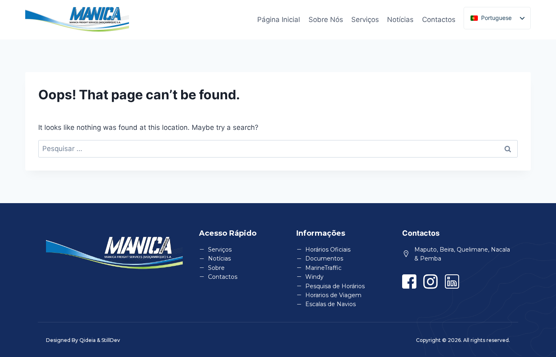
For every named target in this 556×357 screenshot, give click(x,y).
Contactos (438, 19)
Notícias (400, 19)
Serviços (365, 19)
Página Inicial (278, 19)
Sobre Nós (326, 19)
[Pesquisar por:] (278, 149)
